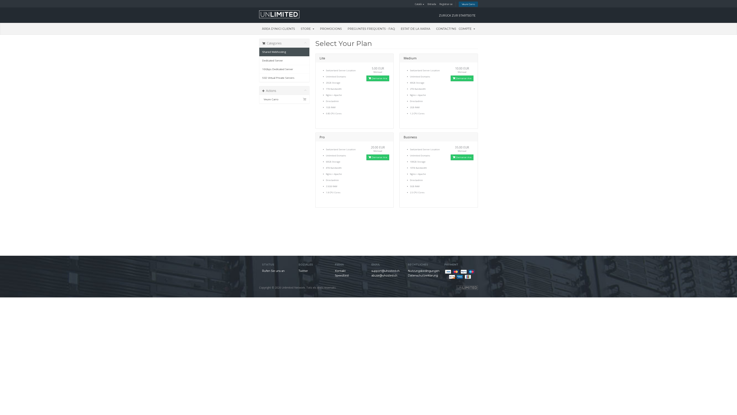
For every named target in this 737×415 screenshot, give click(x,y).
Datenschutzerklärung (423, 275)
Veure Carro (468, 4)
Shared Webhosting (274, 52)
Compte (466, 29)
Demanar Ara (379, 78)
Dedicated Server (272, 60)
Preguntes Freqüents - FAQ (371, 29)
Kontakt (340, 271)
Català (418, 4)
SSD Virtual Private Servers (278, 78)
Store (306, 29)
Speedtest (342, 275)
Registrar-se (446, 4)
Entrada (432, 4)
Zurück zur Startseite (457, 15)
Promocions (331, 29)
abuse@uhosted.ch (384, 275)
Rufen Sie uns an (273, 271)
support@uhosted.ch (385, 271)
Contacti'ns (446, 29)
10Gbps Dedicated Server (277, 69)
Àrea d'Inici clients (278, 29)
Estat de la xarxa (415, 29)
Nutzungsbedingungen (424, 271)
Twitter (303, 271)
